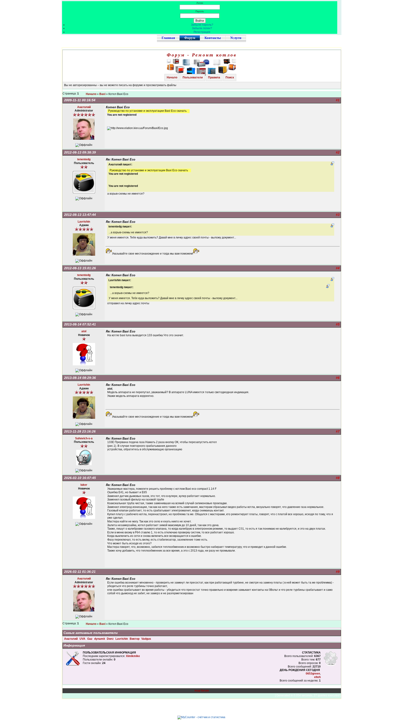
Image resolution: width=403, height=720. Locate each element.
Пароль (199, 11)
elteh (317, 677)
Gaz (90, 638)
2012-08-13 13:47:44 (80, 215)
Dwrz (110, 638)
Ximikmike (133, 656)
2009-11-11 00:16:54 (79, 100)
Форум (189, 38)
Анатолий (71, 638)
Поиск (230, 77)
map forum (202, 690)
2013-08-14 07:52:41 (80, 324)
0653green (313, 673)
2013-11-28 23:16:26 (80, 431)
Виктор (135, 638)
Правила (214, 77)
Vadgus (146, 638)
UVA (83, 638)
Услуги (235, 38)
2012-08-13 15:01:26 (80, 268)
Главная (168, 38)
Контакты (213, 38)
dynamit (100, 638)
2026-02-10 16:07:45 (80, 478)
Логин (199, 3)
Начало (172, 77)
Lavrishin (122, 638)
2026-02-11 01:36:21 (80, 571)
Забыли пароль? (202, 24)
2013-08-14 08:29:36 (80, 378)
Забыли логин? (202, 28)
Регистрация (202, 32)
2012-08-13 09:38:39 (80, 152)
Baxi (102, 94)
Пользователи (193, 77)
